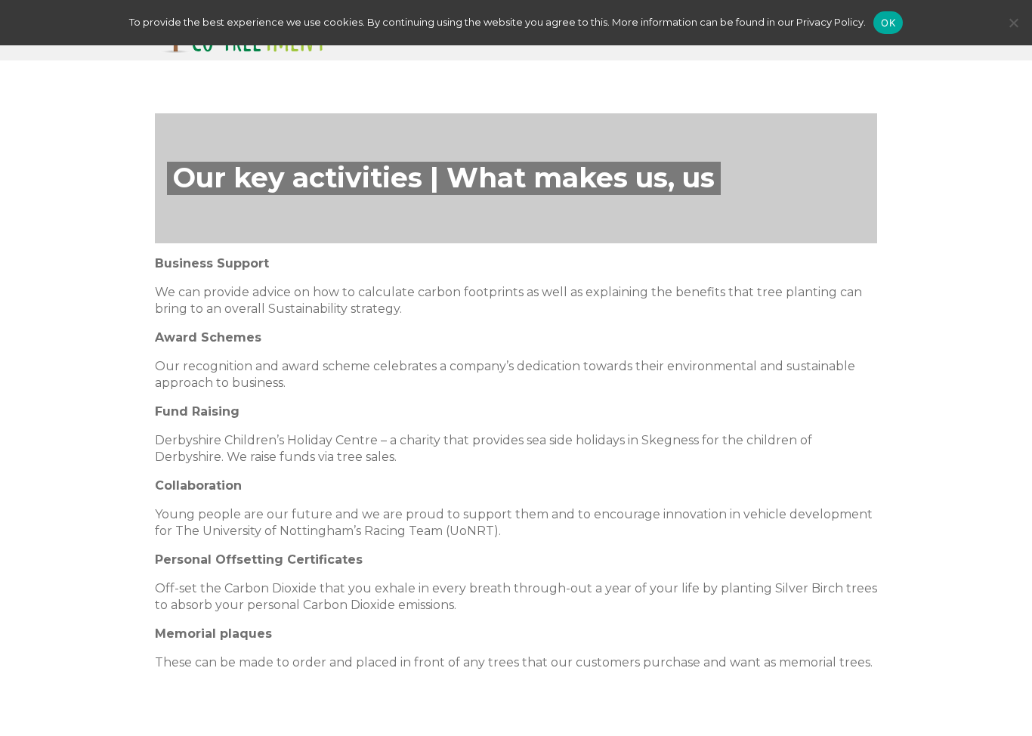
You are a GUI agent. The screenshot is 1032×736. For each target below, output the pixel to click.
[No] (1013, 22)
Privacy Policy (830, 22)
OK (888, 23)
